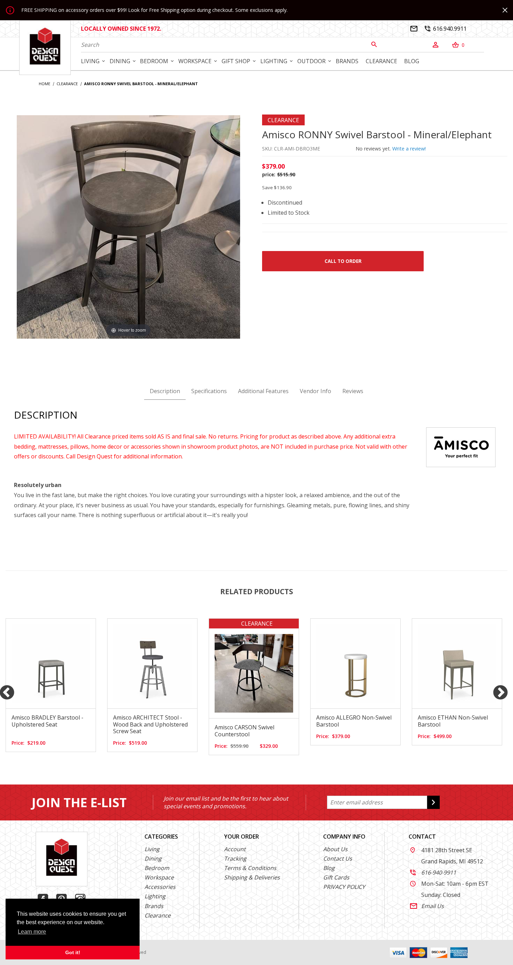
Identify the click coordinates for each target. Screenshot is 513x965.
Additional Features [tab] (263, 391)
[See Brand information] (461, 446)
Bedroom (156, 868)
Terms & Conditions (250, 868)
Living (151, 849)
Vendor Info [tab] (315, 391)
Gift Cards (336, 877)
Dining (153, 858)
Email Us (427, 906)
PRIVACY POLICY (344, 887)
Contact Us (337, 858)
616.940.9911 (445, 28)
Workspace (159, 877)
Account (235, 849)
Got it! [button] (72, 952)
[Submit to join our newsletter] (433, 802)
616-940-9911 (433, 872)
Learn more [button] (32, 932)
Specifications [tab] (209, 391)
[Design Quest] (45, 47)
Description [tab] (165, 391)
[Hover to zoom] (128, 226)
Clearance (157, 915)
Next (500, 693)
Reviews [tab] (352, 391)
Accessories (160, 887)
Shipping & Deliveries (252, 877)
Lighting (154, 896)
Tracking (235, 858)
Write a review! (409, 148)
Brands (153, 906)
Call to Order (343, 261)
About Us (335, 849)
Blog (329, 868)
